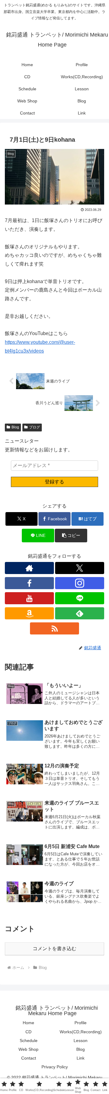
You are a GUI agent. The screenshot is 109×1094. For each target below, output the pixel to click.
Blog (15, 427)
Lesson (81, 1040)
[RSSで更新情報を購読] (54, 628)
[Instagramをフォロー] (79, 583)
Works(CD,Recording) (81, 1031)
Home (28, 1022)
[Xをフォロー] (79, 568)
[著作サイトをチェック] (29, 568)
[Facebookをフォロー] (29, 583)
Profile (80, 1022)
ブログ (34, 427)
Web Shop (28, 1049)
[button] (71, 535)
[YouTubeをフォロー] (29, 598)
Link (80, 1058)
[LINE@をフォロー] (79, 598)
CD (28, 1031)
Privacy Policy (54, 1066)
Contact (28, 1058)
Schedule (29, 1040)
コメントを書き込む (54, 948)
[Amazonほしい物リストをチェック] (29, 613)
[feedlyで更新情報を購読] (79, 613)
